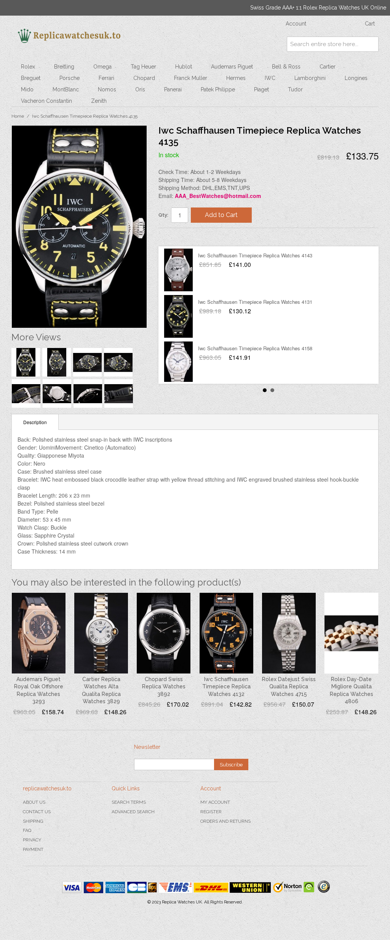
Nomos (107, 89)
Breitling (64, 67)
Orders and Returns (225, 821)
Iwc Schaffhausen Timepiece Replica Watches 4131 (255, 301)
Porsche (69, 78)
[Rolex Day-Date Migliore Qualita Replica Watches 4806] (351, 632)
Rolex (28, 67)
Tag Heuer (143, 67)
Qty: (163, 215)
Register (211, 811)
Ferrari (106, 78)
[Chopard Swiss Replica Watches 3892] (163, 632)
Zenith (99, 101)
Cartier (328, 67)
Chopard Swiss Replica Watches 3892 (163, 686)
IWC (270, 78)
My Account (215, 802)
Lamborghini (310, 78)
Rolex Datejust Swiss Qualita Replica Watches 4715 (289, 686)
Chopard (144, 78)
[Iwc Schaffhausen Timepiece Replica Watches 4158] (178, 363)
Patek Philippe (218, 89)
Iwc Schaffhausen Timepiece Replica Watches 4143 (255, 255)
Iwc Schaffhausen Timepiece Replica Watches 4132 (226, 686)
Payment (33, 849)
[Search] (371, 44)
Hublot (183, 67)
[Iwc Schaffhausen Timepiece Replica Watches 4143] (178, 270)
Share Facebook (172, 237)
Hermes (236, 78)
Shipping (33, 821)
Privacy (32, 840)
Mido (27, 89)
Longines (356, 78)
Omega (102, 67)
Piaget (261, 89)
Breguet (30, 78)
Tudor (295, 89)
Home (17, 116)
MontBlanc (66, 89)
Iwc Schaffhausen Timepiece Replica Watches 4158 (255, 348)
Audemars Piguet (232, 67)
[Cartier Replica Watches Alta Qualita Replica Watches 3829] (101, 632)
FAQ (27, 830)
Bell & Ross (286, 67)
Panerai (173, 89)
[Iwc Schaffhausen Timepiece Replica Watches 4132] (226, 632)
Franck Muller (190, 78)
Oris (140, 89)
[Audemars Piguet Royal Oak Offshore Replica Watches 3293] (38, 632)
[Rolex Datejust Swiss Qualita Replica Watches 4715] (289, 632)
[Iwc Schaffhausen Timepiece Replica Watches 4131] (178, 316)
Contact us (37, 811)
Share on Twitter (187, 237)
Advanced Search (133, 811)
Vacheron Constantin (46, 101)
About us (34, 802)
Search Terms (129, 802)
